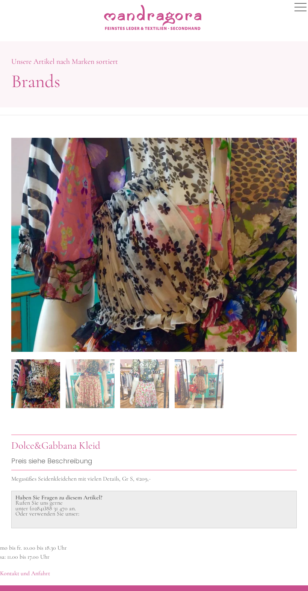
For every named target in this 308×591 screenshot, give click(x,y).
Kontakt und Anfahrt (25, 573)
